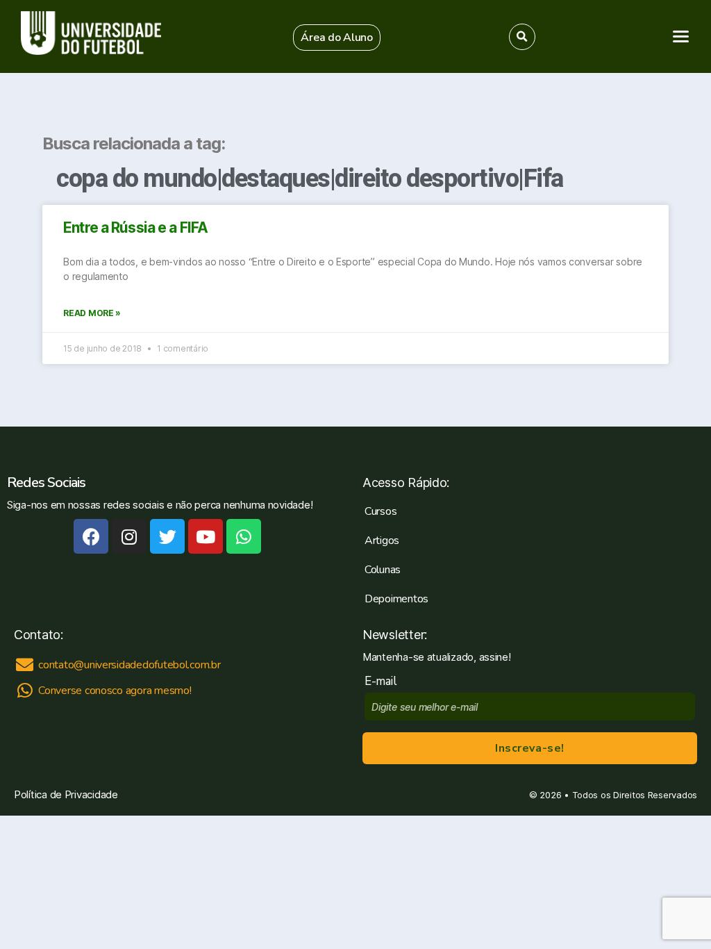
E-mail (384, 681)
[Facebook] (91, 536)
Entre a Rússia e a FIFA (135, 227)
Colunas (383, 569)
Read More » (92, 313)
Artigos (382, 540)
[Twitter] (167, 536)
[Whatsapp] (243, 536)
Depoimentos (396, 598)
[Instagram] (129, 536)
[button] (336, 37)
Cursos (380, 511)
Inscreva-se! (529, 748)
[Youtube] (205, 536)
